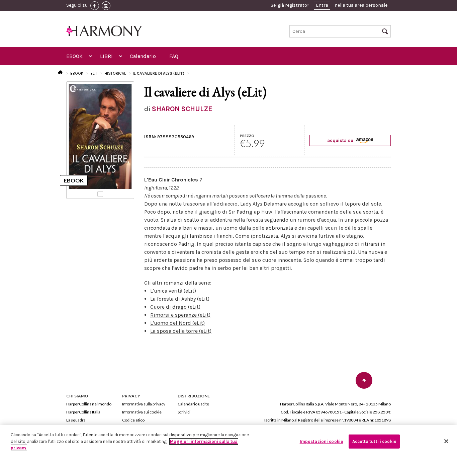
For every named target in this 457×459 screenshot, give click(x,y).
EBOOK (74, 56)
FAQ (173, 56)
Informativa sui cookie (142, 411)
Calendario (143, 56)
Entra (322, 5)
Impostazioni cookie (321, 441)
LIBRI (106, 56)
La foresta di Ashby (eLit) (179, 299)
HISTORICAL (115, 73)
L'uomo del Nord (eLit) (177, 323)
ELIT (93, 73)
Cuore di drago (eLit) (175, 307)
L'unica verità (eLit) (173, 291)
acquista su (341, 140)
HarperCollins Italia (83, 411)
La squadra (76, 420)
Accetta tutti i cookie (374, 441)
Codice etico (133, 420)
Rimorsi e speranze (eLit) (180, 315)
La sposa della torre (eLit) (180, 331)
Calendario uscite (193, 403)
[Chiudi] (446, 441)
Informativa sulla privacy (143, 403)
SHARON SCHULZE (182, 109)
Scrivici (184, 411)
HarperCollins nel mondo (88, 403)
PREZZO (247, 136)
